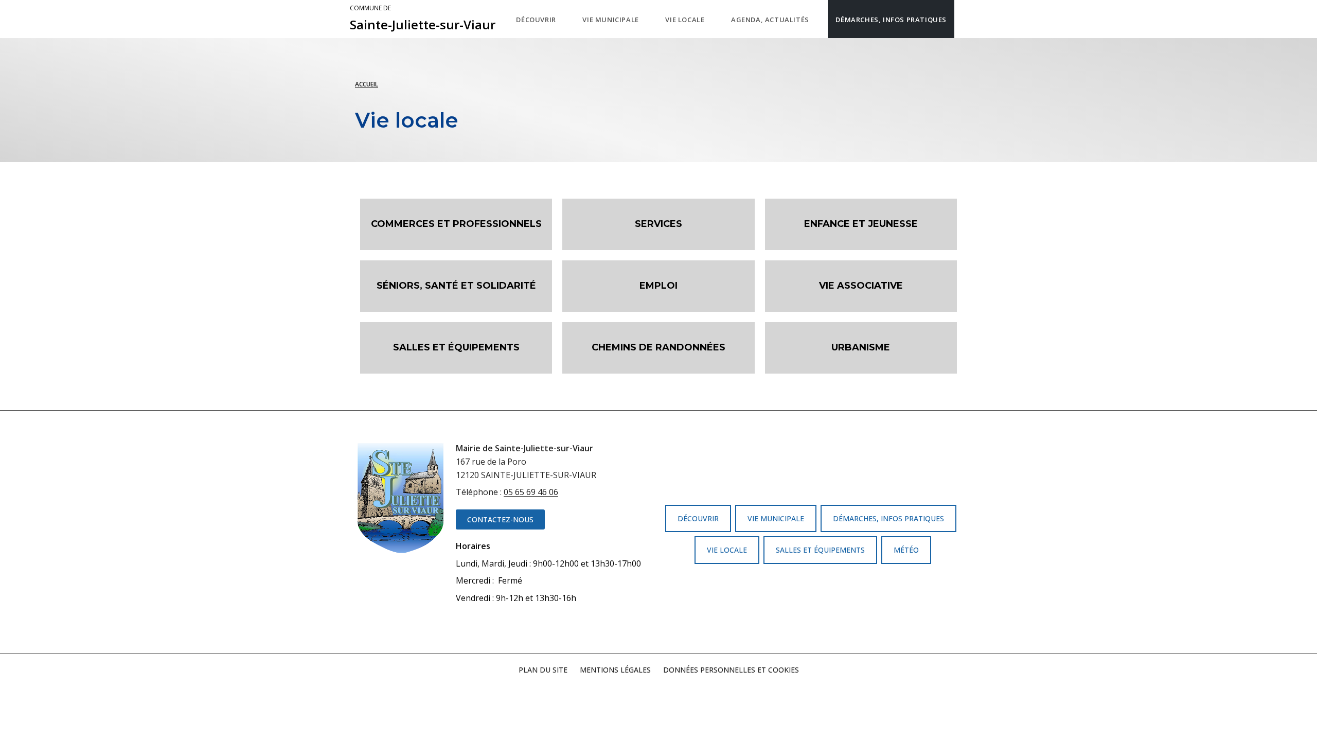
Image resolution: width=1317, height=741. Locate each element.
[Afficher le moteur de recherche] (964, 19)
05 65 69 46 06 (531, 492)
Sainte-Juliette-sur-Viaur (422, 18)
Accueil (366, 84)
